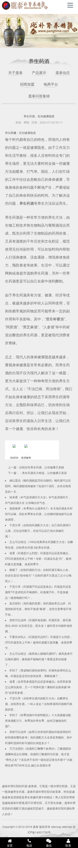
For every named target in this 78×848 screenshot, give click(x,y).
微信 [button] (49, 845)
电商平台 (51, 84)
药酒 (13, 133)
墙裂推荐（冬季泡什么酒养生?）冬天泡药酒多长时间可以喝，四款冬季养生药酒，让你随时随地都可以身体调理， (39, 513)
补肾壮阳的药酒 (17, 786)
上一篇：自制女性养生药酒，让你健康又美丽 (36, 467)
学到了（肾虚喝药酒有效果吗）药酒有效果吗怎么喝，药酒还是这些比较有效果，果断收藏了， (38, 673)
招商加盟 (27, 84)
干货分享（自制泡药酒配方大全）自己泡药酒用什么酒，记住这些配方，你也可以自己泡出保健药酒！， (38, 530)
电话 (29, 845)
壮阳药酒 (25, 5)
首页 (10, 845)
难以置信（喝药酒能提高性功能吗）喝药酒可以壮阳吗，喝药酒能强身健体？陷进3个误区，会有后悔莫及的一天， (38, 486)
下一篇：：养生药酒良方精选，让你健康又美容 (37, 473)
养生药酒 (26, 203)
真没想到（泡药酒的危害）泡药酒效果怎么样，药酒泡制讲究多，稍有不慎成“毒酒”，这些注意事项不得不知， (38, 608)
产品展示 (39, 72)
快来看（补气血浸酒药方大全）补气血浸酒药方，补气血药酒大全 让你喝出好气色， (38, 500)
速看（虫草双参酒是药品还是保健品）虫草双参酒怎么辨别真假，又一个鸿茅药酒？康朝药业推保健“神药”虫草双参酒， (38, 687)
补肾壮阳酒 (60, 786)
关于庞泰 (15, 72)
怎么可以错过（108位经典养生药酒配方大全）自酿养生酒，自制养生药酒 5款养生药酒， (39, 544)
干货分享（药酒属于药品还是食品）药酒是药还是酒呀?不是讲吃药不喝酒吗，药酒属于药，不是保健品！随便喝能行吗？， (38, 592)
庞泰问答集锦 (39, 95)
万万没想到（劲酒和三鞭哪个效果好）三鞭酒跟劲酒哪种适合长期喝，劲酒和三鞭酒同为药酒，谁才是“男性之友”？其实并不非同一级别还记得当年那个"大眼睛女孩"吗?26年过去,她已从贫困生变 (38, 756)
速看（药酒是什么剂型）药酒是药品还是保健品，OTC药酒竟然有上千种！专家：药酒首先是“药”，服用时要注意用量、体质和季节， (38, 558)
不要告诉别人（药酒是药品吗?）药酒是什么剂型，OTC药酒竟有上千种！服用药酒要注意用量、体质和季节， (39, 642)
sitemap (56, 827)
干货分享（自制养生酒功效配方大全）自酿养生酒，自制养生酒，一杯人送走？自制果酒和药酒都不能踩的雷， (38, 703)
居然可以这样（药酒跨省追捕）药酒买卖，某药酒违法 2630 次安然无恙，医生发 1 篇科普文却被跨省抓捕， (38, 625)
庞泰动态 (62, 72)
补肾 (56, 318)
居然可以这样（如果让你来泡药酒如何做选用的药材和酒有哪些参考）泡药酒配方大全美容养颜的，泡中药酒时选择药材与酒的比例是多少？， (38, 737)
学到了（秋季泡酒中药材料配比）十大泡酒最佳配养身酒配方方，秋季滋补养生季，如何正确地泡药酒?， (38, 720)
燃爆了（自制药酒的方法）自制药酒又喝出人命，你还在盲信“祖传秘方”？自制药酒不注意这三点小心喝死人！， (38, 575)
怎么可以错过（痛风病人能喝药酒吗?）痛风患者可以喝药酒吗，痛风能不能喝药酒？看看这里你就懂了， (39, 659)
